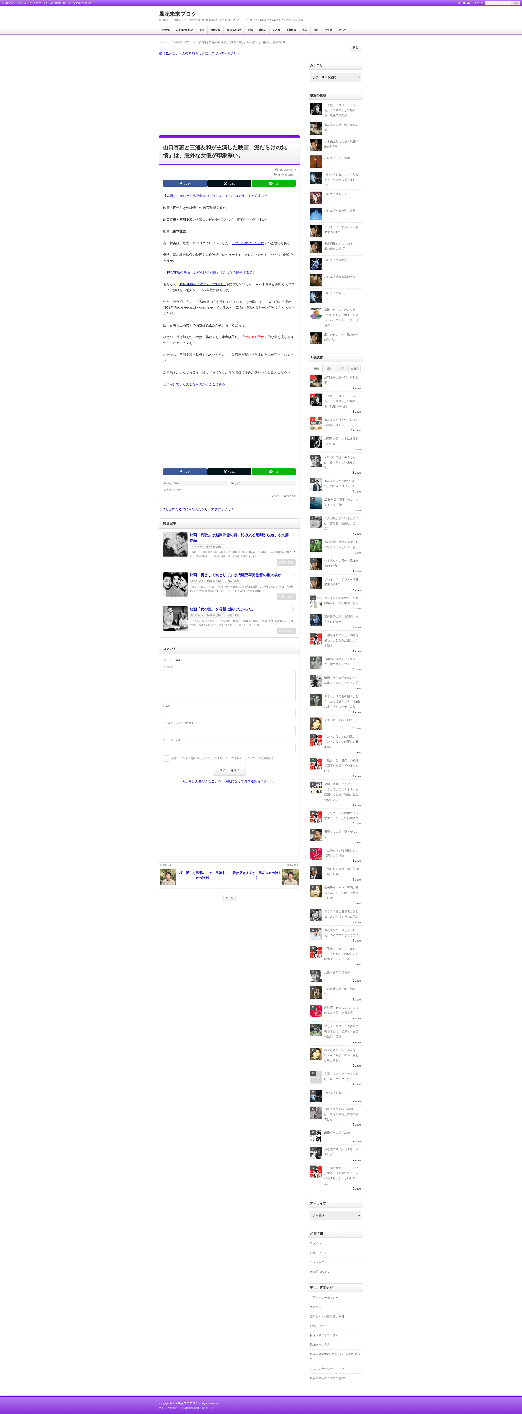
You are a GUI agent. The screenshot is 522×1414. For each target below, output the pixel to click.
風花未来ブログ (178, 14)
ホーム (229, 898)
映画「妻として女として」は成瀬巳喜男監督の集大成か (235, 575)
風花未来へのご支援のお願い (328, 1378)
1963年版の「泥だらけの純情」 (202, 284)
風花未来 (291, 496)
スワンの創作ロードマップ (327, 1368)
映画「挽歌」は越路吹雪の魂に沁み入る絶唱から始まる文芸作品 (239, 537)
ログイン (315, 1243)
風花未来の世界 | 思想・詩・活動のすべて (335, 1356)
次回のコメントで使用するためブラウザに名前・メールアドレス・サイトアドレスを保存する (222, 758)
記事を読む (286, 562)
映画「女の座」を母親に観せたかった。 (223, 609)
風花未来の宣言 (320, 1344)
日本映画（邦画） (287, 174)
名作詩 (328, 29)
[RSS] (459, 2)
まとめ (276, 29)
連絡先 (262, 29)
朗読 (250, 29)
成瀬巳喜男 (233, 581)
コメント (278, 496)
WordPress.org (319, 1271)
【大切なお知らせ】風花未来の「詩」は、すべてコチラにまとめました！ (217, 196)
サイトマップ (477, 3)
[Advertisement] (229, 95)
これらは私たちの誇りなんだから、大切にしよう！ (196, 509)
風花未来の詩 (234, 29)
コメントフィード (321, 1262)
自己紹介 (215, 29)
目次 (201, 29)
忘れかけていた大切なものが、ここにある (194, 384)
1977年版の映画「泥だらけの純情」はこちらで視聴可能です (210, 272)
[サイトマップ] (468, 2)
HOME (166, 29)
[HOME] (463, 2)
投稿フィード (318, 1252)
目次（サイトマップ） (324, 1335)
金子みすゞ (344, 29)
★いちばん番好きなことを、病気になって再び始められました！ (229, 781)
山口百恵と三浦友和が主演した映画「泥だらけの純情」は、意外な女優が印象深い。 (225, 151)
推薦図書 (291, 29)
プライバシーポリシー (324, 1297)
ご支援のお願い (184, 29)
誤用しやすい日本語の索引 (327, 1316)
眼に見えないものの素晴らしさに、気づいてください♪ (199, 53)
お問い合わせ (318, 1325)
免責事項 (315, 1307)
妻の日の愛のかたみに (248, 243)
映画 (316, 29)
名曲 (304, 29)
